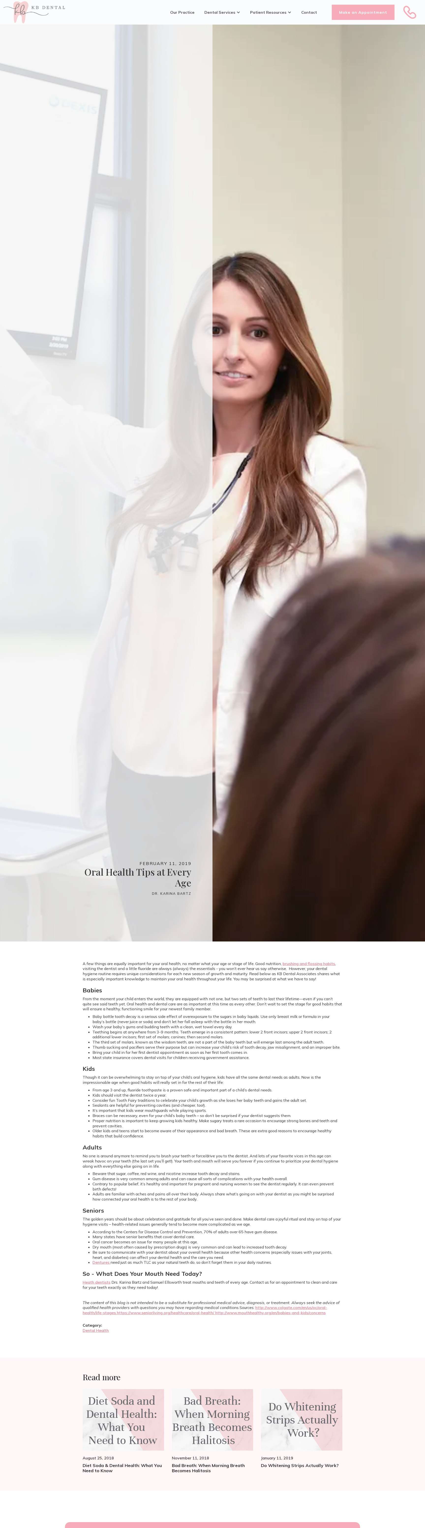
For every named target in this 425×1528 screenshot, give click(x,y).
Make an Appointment (363, 12)
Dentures (101, 1262)
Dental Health (96, 1330)
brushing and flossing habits (309, 963)
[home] (34, 12)
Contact (309, 12)
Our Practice (182, 12)
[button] (222, 12)
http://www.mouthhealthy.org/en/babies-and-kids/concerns (270, 1312)
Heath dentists (96, 1282)
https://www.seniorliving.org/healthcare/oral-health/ (166, 1312)
